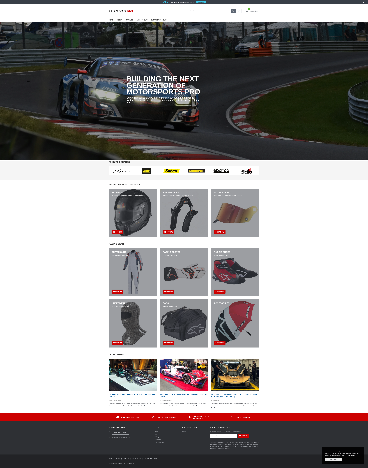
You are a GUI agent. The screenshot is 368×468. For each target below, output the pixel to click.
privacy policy (351, 455)
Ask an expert (120, 432)
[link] (239, 11)
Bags (166, 303)
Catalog (129, 20)
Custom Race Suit (158, 20)
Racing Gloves (171, 252)
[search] (233, 11)
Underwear (119, 303)
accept (333, 459)
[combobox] (210, 11)
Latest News (142, 20)
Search (184, 431)
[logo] (121, 11)
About (119, 20)
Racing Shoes (222, 252)
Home (111, 20)
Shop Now (117, 291)
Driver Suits (119, 252)
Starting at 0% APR (187, 2)
